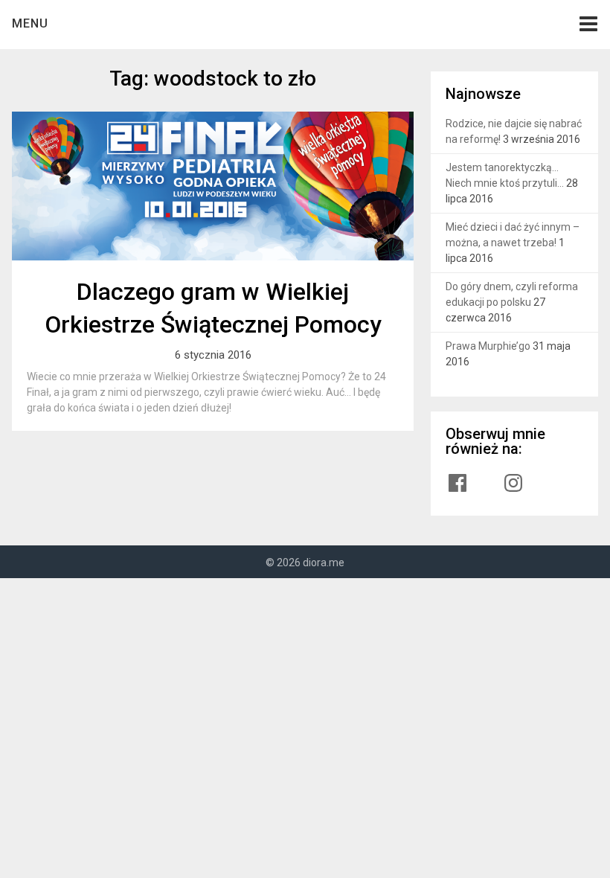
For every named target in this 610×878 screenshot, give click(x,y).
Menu (30, 23)
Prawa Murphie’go (488, 346)
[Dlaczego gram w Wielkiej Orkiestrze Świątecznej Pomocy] (213, 186)
